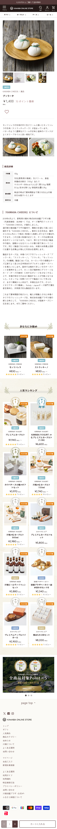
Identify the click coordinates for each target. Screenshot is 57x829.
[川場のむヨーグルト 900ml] (15, 514)
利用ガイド (7, 775)
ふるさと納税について (12, 797)
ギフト (6, 729)
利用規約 (7, 778)
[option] (8, 78)
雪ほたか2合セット (41, 633)
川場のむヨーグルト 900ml (15, 535)
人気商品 (7, 733)
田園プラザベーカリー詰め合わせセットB (41, 585)
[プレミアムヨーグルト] (15, 414)
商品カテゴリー (9, 736)
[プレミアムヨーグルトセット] (41, 514)
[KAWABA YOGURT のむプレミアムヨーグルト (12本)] (41, 414)
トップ (6, 726)
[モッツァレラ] (15, 347)
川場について (8, 744)
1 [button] (25, 695)
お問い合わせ (8, 751)
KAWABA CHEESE (10, 91)
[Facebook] (8, 713)
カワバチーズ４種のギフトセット (15, 484)
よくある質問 (8, 747)
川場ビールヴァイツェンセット (15, 585)
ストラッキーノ (41, 366)
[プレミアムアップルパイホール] (15, 615)
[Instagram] (12, 713)
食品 (22, 91)
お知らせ (7, 740)
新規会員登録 (8, 765)
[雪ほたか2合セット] (41, 615)
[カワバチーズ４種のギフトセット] (15, 464)
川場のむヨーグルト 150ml (41, 484)
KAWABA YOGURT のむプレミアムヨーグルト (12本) (41, 436)
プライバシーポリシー (12, 786)
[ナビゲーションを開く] (4, 7)
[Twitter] (4, 713)
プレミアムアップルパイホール (15, 635)
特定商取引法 (8, 782)
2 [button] (28, 695)
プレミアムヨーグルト (15, 433)
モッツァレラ (15, 366)
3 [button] (31, 695)
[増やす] (15, 824)
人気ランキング (28, 390)
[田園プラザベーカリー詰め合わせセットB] (41, 564)
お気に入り (7, 761)
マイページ (7, 757)
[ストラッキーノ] (41, 347)
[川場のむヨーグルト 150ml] (41, 464)
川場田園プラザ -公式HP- (14, 793)
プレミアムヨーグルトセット (41, 535)
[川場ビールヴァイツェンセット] (15, 564)
